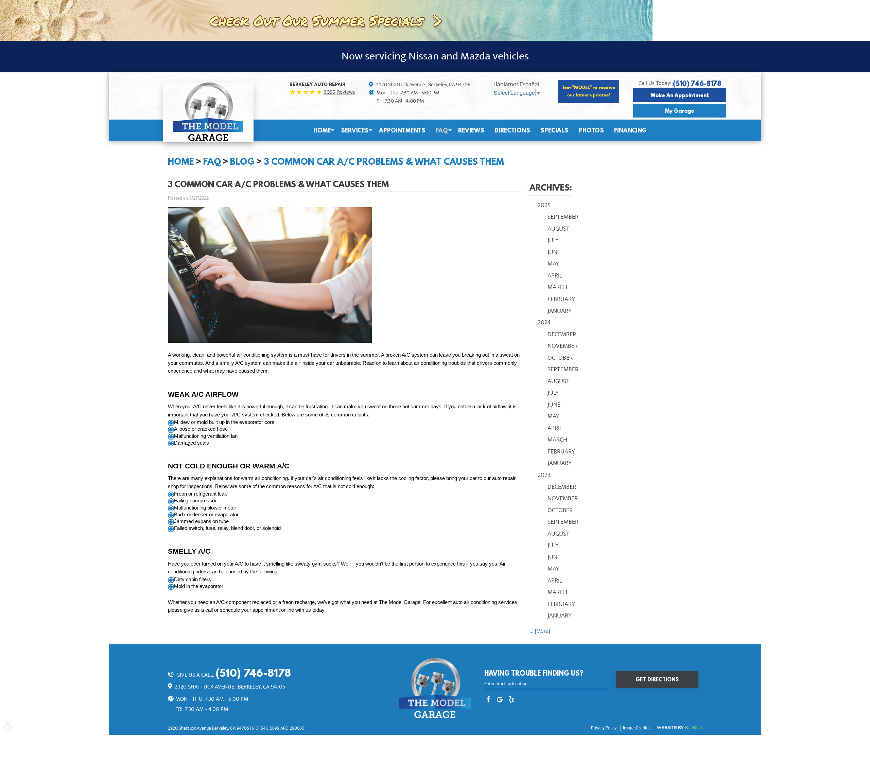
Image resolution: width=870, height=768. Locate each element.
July (553, 240)
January (559, 310)
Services (355, 130)
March (557, 287)
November (562, 345)
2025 (544, 205)
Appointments (402, 130)
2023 (544, 474)
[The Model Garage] (208, 112)
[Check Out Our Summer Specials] (326, 19)
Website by (679, 727)
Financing (630, 130)
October (560, 357)
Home (322, 130)
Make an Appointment (680, 95)
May (553, 263)
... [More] (539, 631)
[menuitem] (322, 130)
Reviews (471, 130)
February (561, 298)
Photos (591, 130)
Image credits (636, 728)
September (562, 216)
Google (500, 700)
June (553, 252)
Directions (512, 130)
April (554, 275)
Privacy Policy (603, 728)
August (558, 228)
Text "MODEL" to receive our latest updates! (588, 91)
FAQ (442, 130)
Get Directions (657, 679)
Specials (554, 130)
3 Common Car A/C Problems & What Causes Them (384, 161)
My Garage (679, 110)
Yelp (511, 700)
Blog (242, 161)
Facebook (488, 700)
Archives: (550, 187)
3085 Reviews (339, 92)
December (561, 334)
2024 (544, 322)
